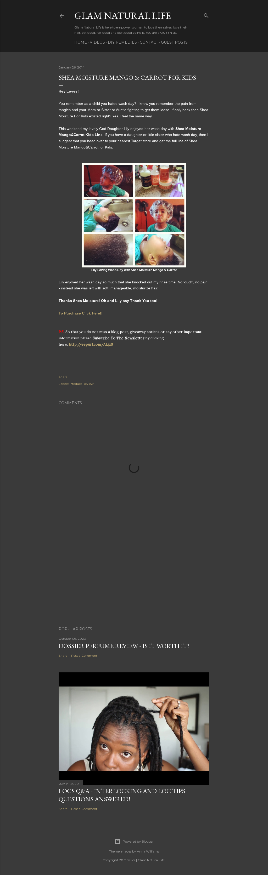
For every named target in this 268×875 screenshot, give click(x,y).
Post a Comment (84, 655)
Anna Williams (148, 851)
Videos (97, 42)
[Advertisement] (134, 577)
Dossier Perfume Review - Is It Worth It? (124, 646)
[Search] (206, 14)
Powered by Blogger (138, 841)
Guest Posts (174, 42)
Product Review (82, 384)
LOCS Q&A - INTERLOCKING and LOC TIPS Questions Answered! (122, 795)
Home (80, 42)
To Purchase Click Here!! (81, 313)
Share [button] (63, 377)
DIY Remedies (122, 42)
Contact (149, 42)
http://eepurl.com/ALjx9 (91, 344)
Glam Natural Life (122, 15)
